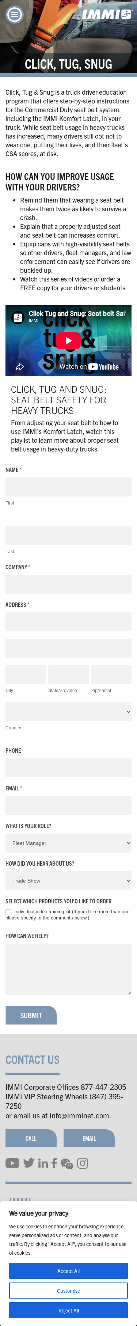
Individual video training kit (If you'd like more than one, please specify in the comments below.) (68, 915)
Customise (68, 1290)
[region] (68, 1263)
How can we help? (27, 935)
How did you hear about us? (39, 863)
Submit (31, 1015)
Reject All (68, 1310)
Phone (13, 750)
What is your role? (28, 825)
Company (17, 566)
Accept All (68, 1271)
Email (13, 788)
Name (13, 469)
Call (31, 1138)
